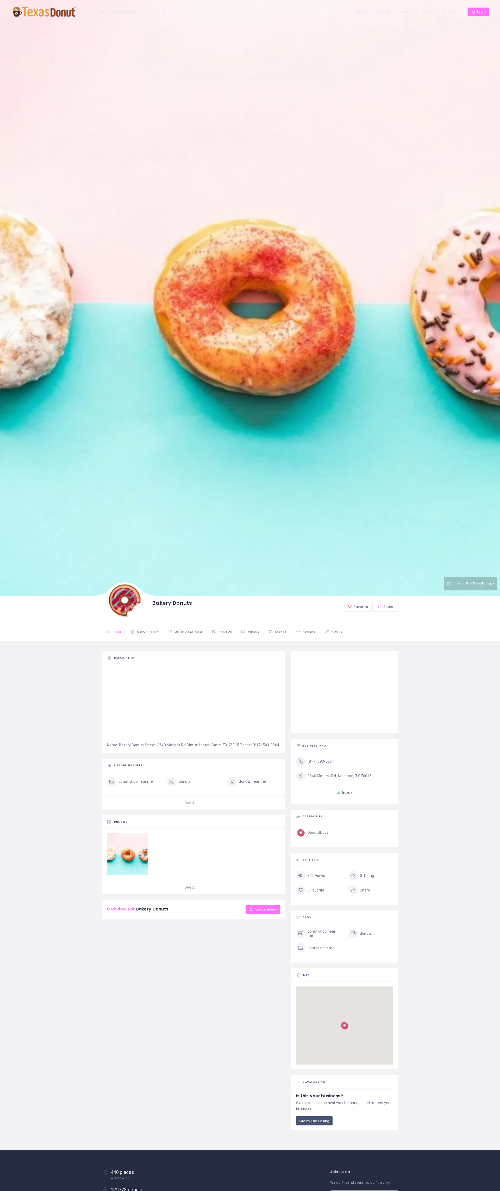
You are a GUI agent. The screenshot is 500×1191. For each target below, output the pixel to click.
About (427, 11)
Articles (383, 11)
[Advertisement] (193, 705)
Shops (406, 11)
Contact (451, 11)
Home (361, 11)
